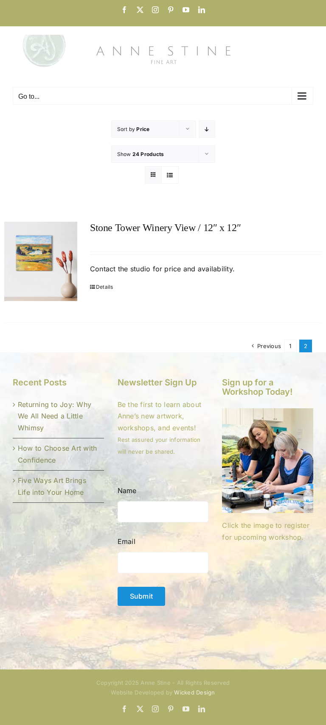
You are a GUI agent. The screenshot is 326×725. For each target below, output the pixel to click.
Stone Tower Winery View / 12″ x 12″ (165, 227)
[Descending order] (207, 129)
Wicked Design (194, 692)
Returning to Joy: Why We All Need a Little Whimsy (54, 416)
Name (127, 490)
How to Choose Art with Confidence (57, 454)
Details (104, 287)
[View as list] (170, 175)
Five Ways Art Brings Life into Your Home (52, 486)
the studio (133, 269)
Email (126, 541)
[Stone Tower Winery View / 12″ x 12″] (40, 261)
